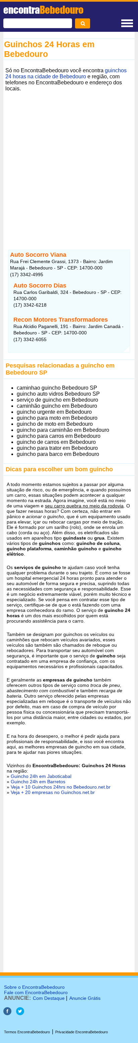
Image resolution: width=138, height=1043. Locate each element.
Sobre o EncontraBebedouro (34, 987)
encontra (43, 9)
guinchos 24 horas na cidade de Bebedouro (66, 73)
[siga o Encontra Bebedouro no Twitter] (20, 1013)
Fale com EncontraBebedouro (36, 992)
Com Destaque (49, 998)
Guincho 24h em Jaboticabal (41, 776)
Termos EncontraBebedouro (27, 1032)
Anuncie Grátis (84, 998)
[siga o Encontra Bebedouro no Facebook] (7, 1013)
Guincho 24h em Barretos (38, 781)
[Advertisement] (69, 163)
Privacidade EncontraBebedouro (81, 1032)
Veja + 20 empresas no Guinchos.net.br (53, 792)
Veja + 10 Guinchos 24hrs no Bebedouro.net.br (61, 787)
